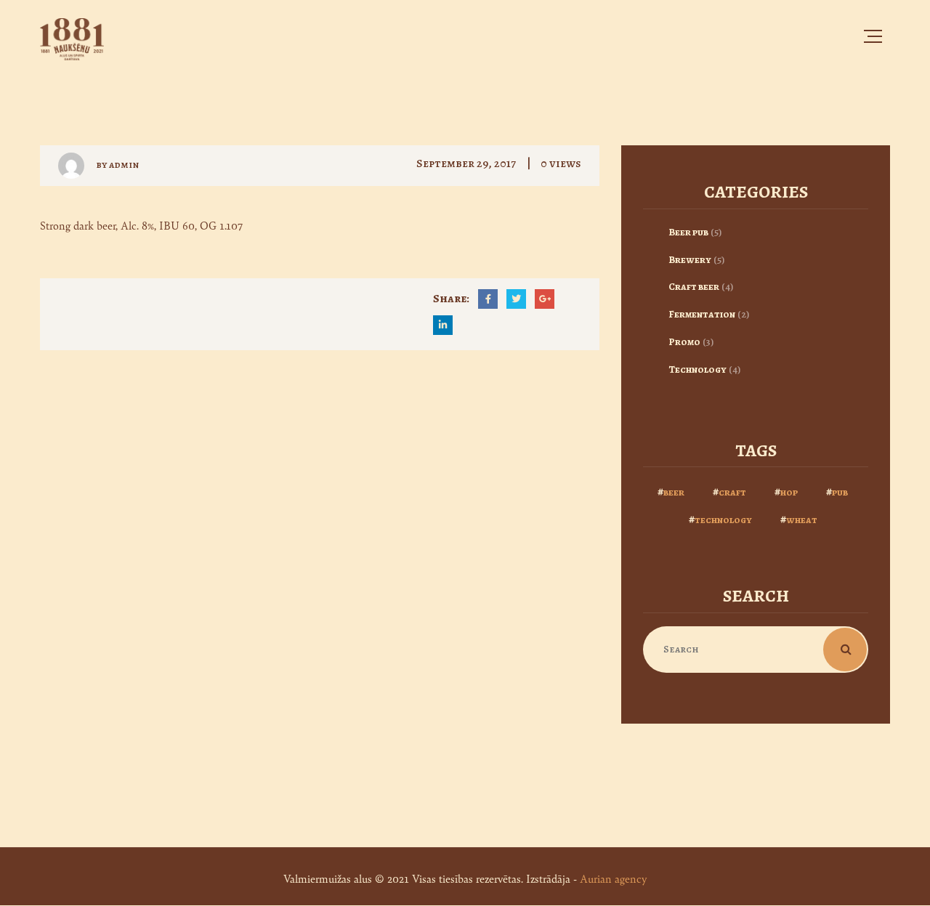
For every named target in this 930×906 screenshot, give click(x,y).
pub (840, 492)
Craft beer (693, 287)
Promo (684, 342)
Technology (697, 369)
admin (124, 164)
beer (673, 492)
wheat (801, 520)
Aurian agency (613, 878)
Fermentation (701, 314)
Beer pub (688, 232)
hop (789, 492)
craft (732, 492)
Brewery (689, 260)
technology (723, 520)
